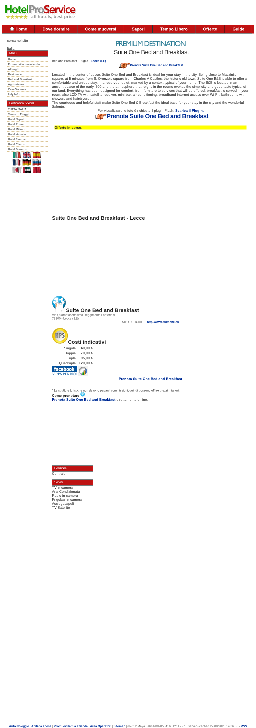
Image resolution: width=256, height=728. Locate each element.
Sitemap (119, 726)
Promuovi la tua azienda (24, 64)
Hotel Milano (16, 129)
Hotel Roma (16, 124)
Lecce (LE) (98, 61)
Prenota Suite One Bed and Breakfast (156, 65)
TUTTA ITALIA (17, 109)
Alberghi (14, 69)
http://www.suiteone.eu (163, 322)
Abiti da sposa (41, 726)
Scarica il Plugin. (189, 110)
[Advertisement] (195, 12)
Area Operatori (101, 726)
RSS (244, 726)
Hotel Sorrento (17, 149)
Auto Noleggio (19, 726)
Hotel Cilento (16, 144)
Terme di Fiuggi (18, 114)
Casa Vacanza (18, 89)
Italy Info (14, 94)
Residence (15, 74)
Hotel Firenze (17, 139)
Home (20, 29)
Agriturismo (16, 84)
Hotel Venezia (17, 134)
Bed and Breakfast (21, 79)
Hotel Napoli (16, 119)
